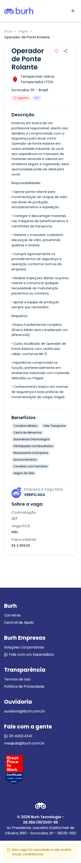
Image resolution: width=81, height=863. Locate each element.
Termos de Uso (17, 679)
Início (8, 31)
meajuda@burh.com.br (24, 743)
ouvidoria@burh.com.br (24, 711)
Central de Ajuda (19, 622)
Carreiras (12, 615)
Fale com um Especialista (31, 654)
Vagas (23, 31)
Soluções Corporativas (24, 647)
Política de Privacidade (24, 686)
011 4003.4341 (20, 736)
